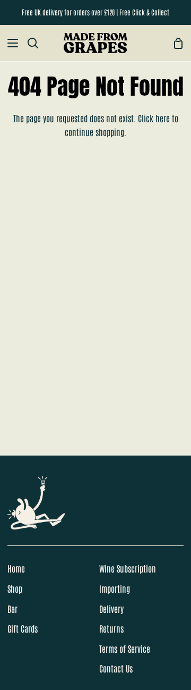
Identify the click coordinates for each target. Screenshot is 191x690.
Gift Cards (22, 628)
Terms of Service (124, 648)
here (162, 118)
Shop (14, 588)
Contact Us (116, 668)
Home (16, 568)
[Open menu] (9, 43)
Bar (12, 608)
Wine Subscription (127, 568)
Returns (111, 628)
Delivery (111, 608)
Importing (114, 588)
